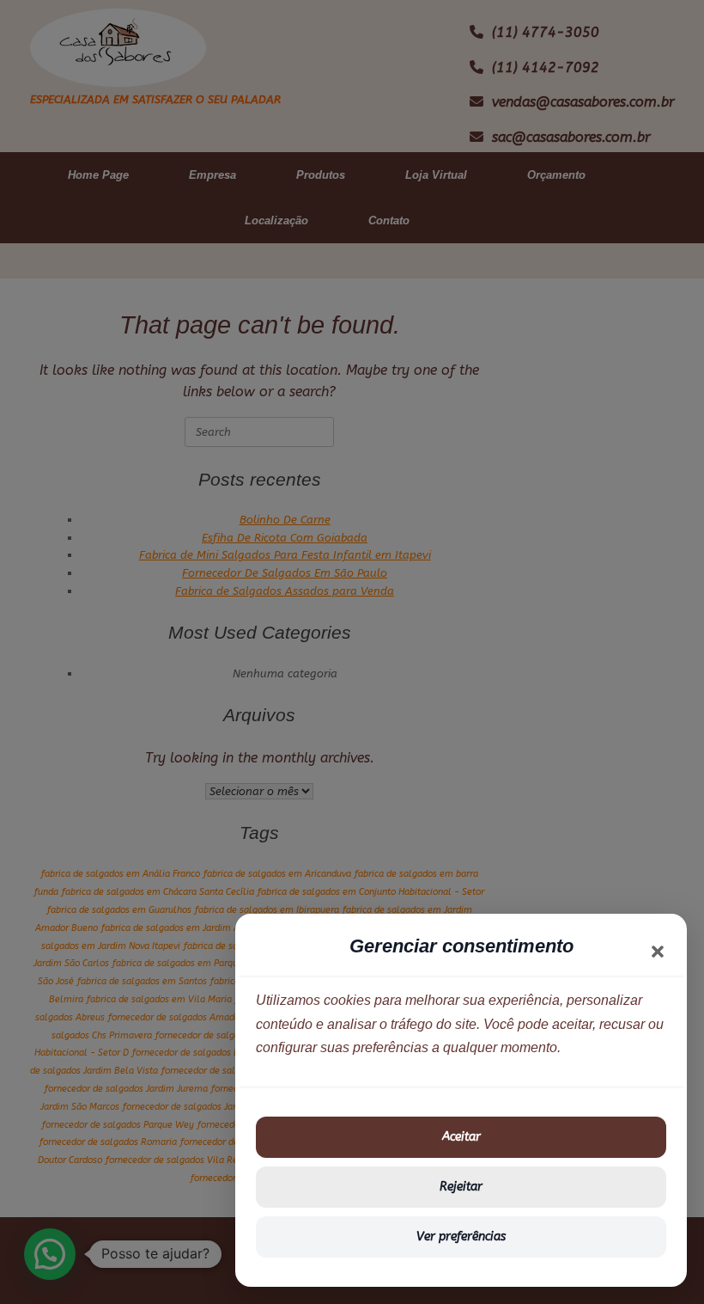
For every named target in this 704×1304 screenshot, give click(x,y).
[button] (657, 951)
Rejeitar (461, 1186)
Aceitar (461, 1137)
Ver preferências (461, 1236)
